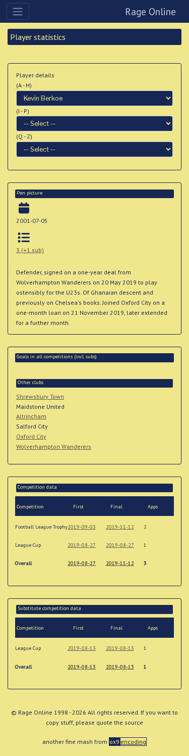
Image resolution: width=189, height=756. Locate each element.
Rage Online (150, 11)
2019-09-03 (82, 527)
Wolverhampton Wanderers (53, 446)
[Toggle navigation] (18, 11)
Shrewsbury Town (40, 396)
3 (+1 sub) (30, 250)
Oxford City (31, 436)
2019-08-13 (82, 648)
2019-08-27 (82, 545)
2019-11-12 (120, 527)
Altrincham (31, 416)
